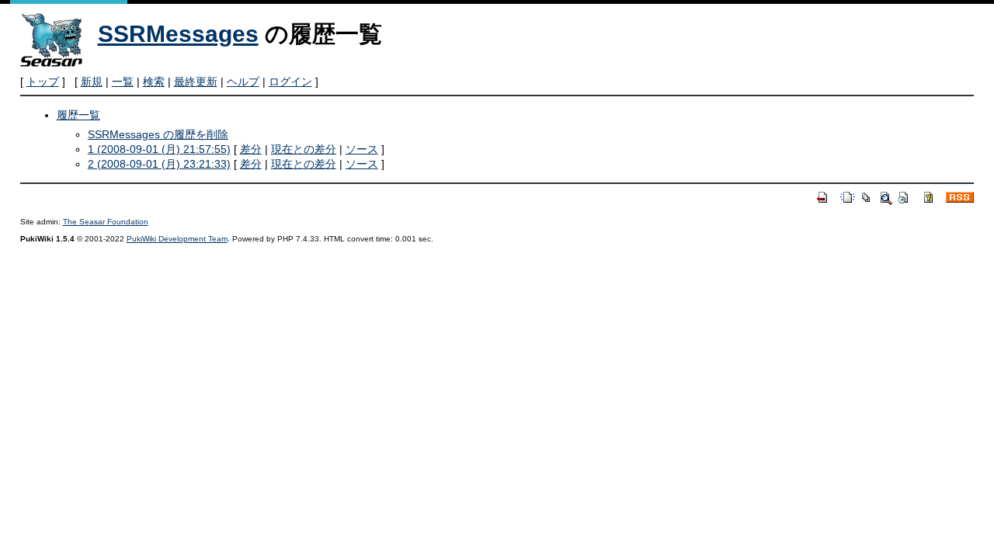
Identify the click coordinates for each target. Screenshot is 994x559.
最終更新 (195, 81)
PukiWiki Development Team (177, 238)
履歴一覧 (78, 115)
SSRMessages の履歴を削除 (158, 134)
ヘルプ (243, 81)
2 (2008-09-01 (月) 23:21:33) (159, 164)
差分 (251, 149)
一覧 (123, 81)
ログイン (290, 81)
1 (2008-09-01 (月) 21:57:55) (159, 149)
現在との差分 (303, 149)
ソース (362, 149)
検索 (154, 81)
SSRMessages (178, 34)
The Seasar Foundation (105, 221)
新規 (92, 81)
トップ (42, 81)
